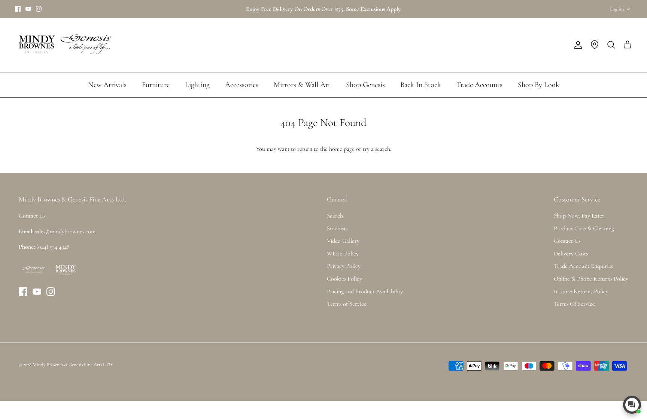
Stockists (337, 228)
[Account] (577, 45)
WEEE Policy (343, 253)
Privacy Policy (344, 266)
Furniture (156, 84)
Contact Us (567, 241)
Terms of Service (347, 304)
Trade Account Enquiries (583, 266)
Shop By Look (538, 84)
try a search (376, 149)
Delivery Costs (571, 253)
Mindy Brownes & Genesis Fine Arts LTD (72, 365)
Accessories (241, 84)
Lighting (197, 84)
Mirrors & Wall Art (302, 84)
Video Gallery (343, 241)
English (617, 9)
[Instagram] (39, 9)
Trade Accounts (479, 84)
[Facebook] (18, 9)
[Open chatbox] (632, 405)
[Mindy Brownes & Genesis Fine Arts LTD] (63, 45)
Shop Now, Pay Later (579, 215)
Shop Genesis (365, 84)
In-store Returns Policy (581, 291)
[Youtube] (28, 9)
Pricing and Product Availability (365, 291)
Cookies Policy (344, 278)
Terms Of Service (574, 304)
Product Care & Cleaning (584, 228)
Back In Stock (420, 84)
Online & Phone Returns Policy (591, 278)
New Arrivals (107, 84)
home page (342, 149)
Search (335, 215)
